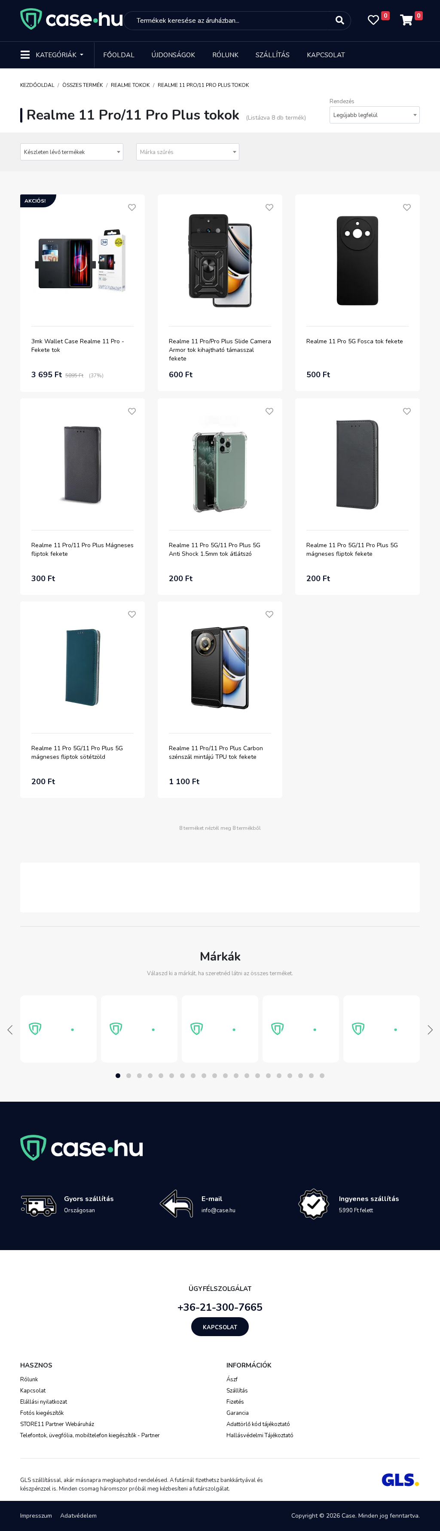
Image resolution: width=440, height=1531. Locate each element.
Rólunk (225, 55)
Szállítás (273, 55)
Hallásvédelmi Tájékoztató (259, 1435)
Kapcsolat (326, 55)
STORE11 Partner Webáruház (57, 1424)
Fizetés (235, 1402)
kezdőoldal (37, 85)
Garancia (237, 1413)
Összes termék (82, 85)
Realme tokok (130, 85)
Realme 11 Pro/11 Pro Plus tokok (203, 85)
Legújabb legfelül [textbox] (355, 115)
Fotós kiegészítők (42, 1413)
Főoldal (118, 55)
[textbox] (188, 152)
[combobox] (375, 114)
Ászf (232, 1379)
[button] (118, 1075)
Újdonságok (173, 55)
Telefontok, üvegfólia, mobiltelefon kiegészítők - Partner (90, 1435)
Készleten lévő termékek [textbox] (54, 152)
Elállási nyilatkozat (43, 1402)
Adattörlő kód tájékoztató (258, 1424)
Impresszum (36, 1516)
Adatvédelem (78, 1516)
